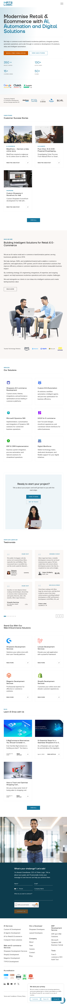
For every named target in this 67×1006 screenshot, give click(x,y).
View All (33, 220)
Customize (35, 999)
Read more (10, 289)
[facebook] (15, 984)
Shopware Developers (37, 929)
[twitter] (18, 984)
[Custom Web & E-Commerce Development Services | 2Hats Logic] (8, 4)
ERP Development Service (56, 928)
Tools (53, 950)
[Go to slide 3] (8, 616)
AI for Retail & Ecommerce (13, 936)
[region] (46, 993)
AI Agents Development (12, 933)
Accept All (56, 999)
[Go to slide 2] (7, 616)
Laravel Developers (36, 933)
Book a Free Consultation (16, 53)
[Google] (7, 86)
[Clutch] (17, 86)
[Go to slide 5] (12, 616)
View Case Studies (38, 53)
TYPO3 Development (11, 962)
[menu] (61, 3)
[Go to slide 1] (5, 616)
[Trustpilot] (28, 86)
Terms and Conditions (10, 996)
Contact (32, 952)
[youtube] (11, 984)
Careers (32, 949)
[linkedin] (5, 984)
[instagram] (8, 984)
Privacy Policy (21, 996)
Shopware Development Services (15, 951)
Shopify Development (11, 955)
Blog (30, 956)
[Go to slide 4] (10, 616)
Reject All (45, 999)
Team (31, 945)
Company (33, 938)
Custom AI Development (12, 929)
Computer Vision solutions (13, 940)
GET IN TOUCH (33, 502)
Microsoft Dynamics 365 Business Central (57, 942)
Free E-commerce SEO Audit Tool (56, 957)
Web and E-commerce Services (12, 946)
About (31, 942)
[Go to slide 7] (15, 616)
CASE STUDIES (33, 496)
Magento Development (12, 958)
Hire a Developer (35, 926)
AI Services (8, 926)
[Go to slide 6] (13, 616)
